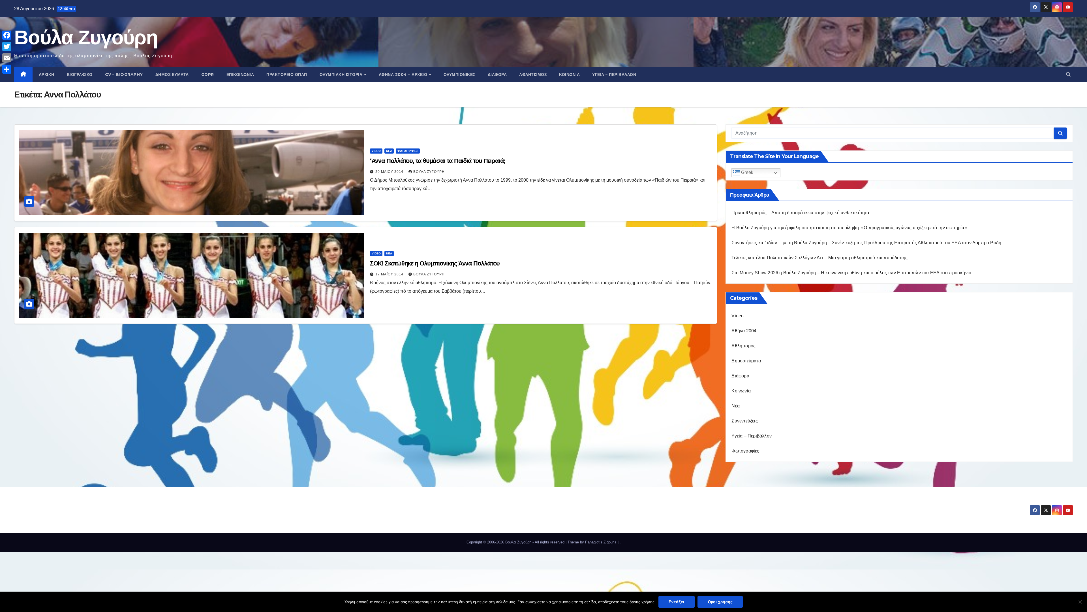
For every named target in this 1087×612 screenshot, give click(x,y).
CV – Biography (124, 74)
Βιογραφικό (80, 74)
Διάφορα (497, 74)
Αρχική (46, 74)
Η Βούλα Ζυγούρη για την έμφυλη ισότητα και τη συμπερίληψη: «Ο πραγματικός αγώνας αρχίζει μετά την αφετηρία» (849, 227)
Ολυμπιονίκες (459, 74)
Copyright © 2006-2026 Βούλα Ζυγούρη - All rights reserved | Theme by (526, 542)
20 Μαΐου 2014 (390, 172)
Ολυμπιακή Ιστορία (342, 74)
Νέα (389, 150)
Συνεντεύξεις (744, 420)
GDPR (207, 74)
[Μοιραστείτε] (6, 69)
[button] (1068, 74)
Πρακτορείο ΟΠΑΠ (286, 74)
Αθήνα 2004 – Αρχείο (404, 74)
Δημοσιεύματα (172, 74)
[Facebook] (6, 35)
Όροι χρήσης (720, 601)
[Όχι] (1080, 602)
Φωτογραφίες (407, 150)
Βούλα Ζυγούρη (86, 37)
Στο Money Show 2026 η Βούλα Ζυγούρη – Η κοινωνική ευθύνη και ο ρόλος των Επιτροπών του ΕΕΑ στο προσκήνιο (851, 272)
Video (376, 150)
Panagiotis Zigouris (601, 542)
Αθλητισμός (533, 74)
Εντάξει (676, 601)
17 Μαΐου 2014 (390, 274)
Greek (746, 172)
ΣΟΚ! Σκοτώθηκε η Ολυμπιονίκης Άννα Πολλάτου (435, 263)
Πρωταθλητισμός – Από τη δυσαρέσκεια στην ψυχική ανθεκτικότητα (800, 212)
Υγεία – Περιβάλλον (614, 74)
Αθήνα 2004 (743, 330)
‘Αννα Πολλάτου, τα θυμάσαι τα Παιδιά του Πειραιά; (437, 161)
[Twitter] (6, 46)
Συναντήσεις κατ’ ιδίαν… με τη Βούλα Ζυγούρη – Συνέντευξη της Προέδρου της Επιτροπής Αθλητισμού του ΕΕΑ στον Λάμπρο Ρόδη (866, 242)
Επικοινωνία (240, 74)
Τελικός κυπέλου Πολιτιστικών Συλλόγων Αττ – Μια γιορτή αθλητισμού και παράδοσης (819, 257)
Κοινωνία (569, 74)
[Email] (6, 57)
